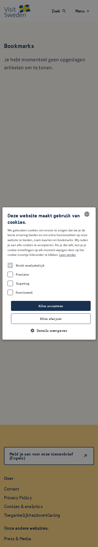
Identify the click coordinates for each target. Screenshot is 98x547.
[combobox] (86, 214)
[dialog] (49, 273)
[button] (49, 330)
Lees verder (67, 255)
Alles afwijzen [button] (51, 319)
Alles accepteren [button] (50, 306)
